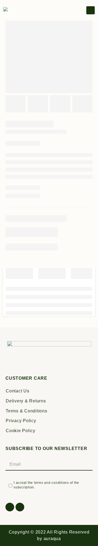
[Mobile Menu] (90, 10)
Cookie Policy (20, 430)
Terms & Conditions (26, 411)
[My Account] (81, 11)
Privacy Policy (21, 420)
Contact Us (17, 391)
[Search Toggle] (67, 10)
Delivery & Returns (26, 401)
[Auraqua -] (16, 10)
